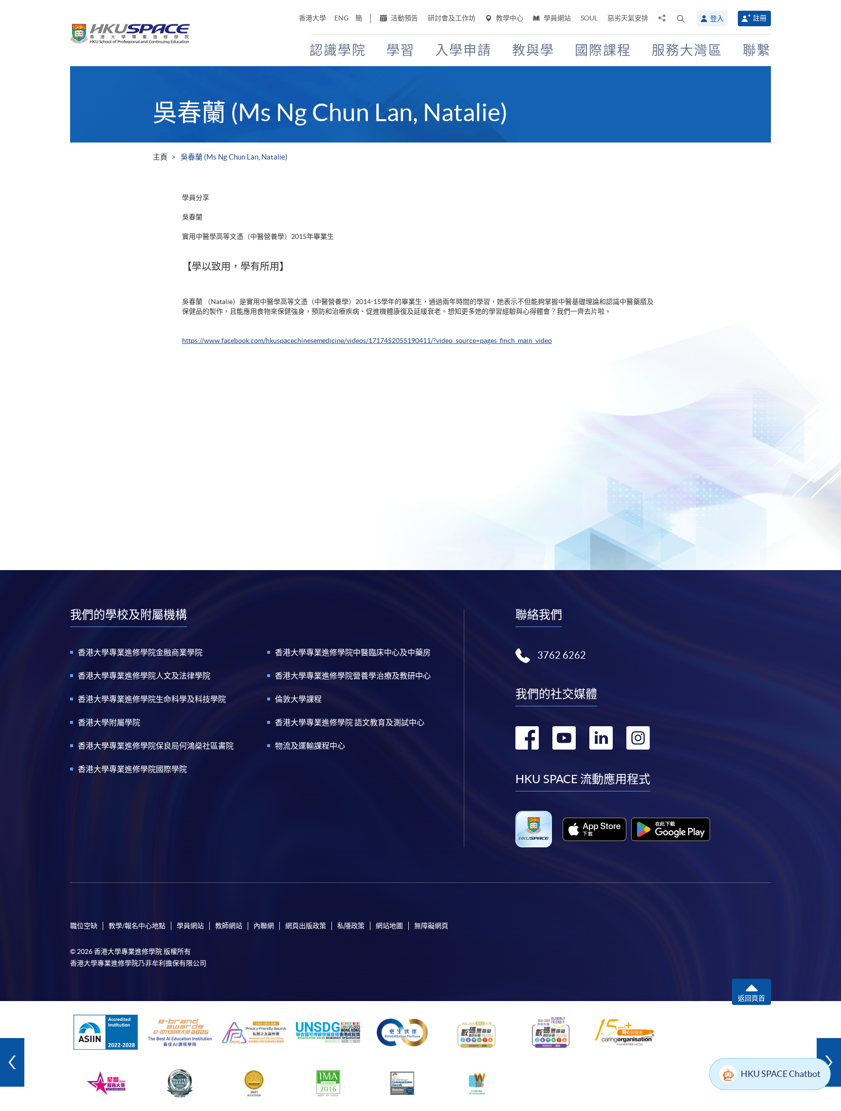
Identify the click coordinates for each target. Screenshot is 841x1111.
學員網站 (556, 18)
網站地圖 (389, 926)
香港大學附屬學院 (109, 722)
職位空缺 (83, 926)
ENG (341, 18)
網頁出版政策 (305, 926)
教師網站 (228, 926)
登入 (717, 18)
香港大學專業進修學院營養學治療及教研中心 (353, 675)
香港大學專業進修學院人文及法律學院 (144, 675)
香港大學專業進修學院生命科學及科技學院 (152, 699)
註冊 (760, 18)
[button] (681, 18)
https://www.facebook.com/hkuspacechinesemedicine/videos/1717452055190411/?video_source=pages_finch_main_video (367, 340)
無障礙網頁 (431, 926)
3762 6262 (561, 655)
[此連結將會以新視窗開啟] (594, 829)
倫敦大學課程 (298, 699)
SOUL (589, 18)
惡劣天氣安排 (627, 18)
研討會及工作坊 (451, 18)
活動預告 (403, 18)
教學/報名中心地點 (137, 926)
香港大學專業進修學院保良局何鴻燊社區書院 (156, 745)
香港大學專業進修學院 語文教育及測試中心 (349, 722)
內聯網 (264, 926)
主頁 (160, 157)
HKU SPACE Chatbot (781, 1074)
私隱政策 (351, 926)
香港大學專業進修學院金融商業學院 (140, 652)
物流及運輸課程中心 (310, 745)
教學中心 (508, 18)
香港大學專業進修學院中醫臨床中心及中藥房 (353, 652)
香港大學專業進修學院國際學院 (132, 769)
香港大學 (312, 18)
